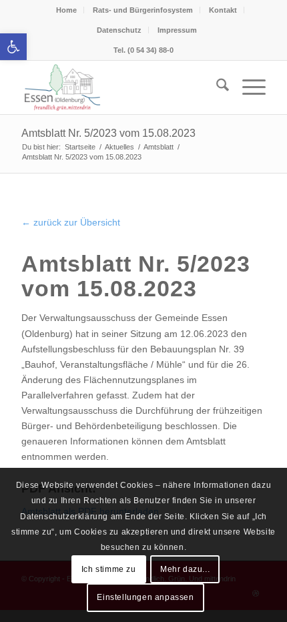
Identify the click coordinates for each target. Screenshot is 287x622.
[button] (13, 46)
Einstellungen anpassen (145, 597)
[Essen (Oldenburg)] (118, 87)
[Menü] (247, 87)
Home (66, 10)
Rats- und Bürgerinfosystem (143, 10)
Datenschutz (119, 30)
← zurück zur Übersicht (70, 222)
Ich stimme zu (108, 569)
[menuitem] (216, 87)
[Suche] (216, 87)
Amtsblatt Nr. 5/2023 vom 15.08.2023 (108, 133)
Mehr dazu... (185, 569)
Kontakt (223, 10)
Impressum (177, 30)
